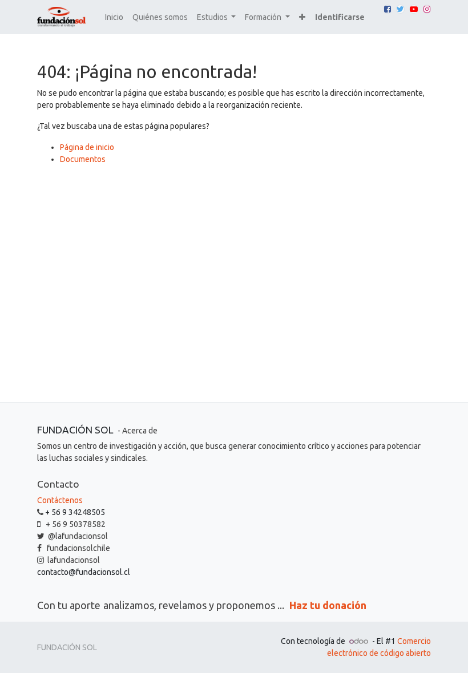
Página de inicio (87, 147)
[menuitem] (114, 17)
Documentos (83, 159)
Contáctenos (60, 500)
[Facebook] (388, 9)
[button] (302, 17)
